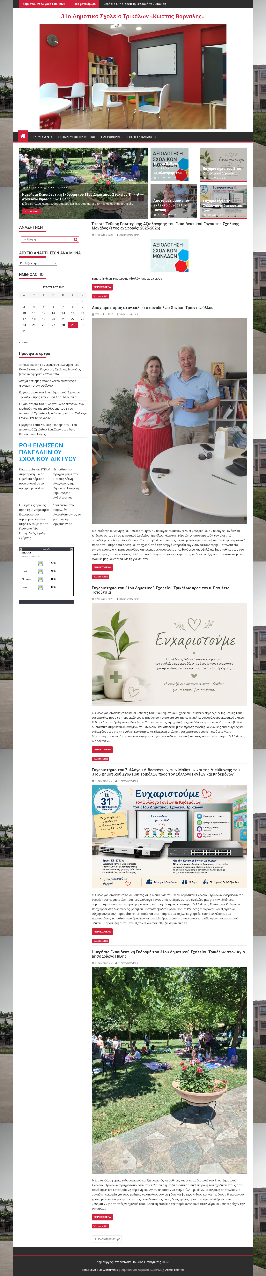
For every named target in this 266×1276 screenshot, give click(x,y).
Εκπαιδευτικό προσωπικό (76, 137)
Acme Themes (175, 1270)
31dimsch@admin (58, 187)
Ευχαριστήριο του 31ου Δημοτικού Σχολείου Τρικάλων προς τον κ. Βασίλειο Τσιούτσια (161, 590)
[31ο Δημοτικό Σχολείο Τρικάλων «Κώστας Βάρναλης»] (23, 135)
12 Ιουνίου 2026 (216, 178)
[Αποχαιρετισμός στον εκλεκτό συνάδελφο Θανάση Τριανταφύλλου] (169, 421)
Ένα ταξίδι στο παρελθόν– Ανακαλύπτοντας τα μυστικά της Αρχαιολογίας (67, 514)
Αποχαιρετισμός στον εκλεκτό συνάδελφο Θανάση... (171, 205)
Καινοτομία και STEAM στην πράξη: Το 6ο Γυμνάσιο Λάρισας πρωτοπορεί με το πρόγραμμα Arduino (34, 478)
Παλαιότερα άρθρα (108, 1239)
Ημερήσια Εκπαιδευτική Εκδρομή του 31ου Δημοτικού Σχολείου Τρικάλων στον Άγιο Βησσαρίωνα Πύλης (168, 954)
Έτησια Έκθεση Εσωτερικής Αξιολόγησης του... (169, 168)
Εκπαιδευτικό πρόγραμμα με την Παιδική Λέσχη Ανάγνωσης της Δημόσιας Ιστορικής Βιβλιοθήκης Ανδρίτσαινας (66, 483)
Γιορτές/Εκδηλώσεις (142, 137)
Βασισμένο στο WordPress (99, 1270)
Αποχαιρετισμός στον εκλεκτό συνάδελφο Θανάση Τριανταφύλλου (152, 307)
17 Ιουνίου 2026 (35, 187)
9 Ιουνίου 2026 (215, 215)
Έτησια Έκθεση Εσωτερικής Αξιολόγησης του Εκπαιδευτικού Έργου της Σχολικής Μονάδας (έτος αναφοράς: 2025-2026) (165, 225)
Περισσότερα (102, 287)
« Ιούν (23, 342)
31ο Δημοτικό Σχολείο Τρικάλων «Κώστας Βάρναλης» (133, 16)
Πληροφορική (111, 137)
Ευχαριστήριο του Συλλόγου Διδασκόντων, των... (223, 205)
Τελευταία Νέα (41, 137)
